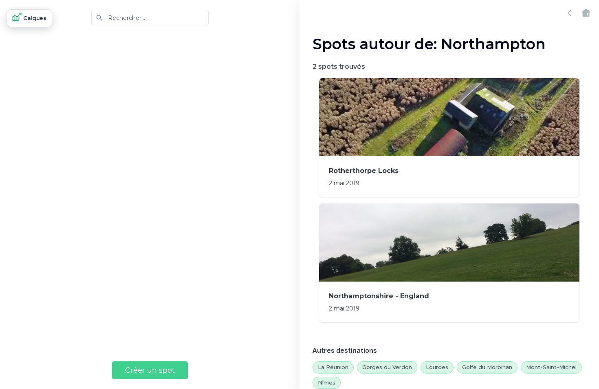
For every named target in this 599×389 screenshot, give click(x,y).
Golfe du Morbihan (487, 367)
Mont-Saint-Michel (551, 367)
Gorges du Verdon (387, 367)
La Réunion (333, 367)
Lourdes (437, 367)
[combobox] (150, 18)
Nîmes (326, 382)
